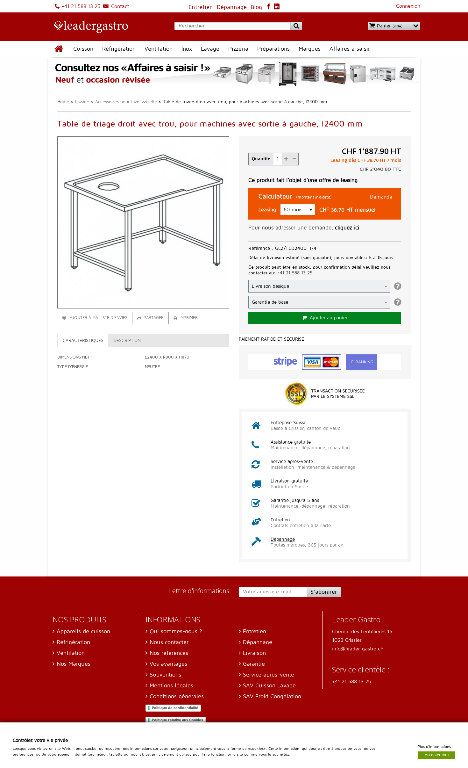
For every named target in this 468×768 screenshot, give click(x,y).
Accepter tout (437, 754)
